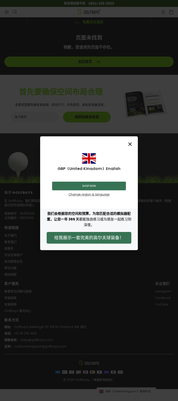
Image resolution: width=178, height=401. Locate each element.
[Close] (130, 144)
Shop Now (89, 186)
